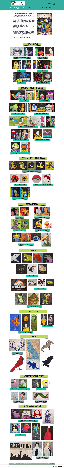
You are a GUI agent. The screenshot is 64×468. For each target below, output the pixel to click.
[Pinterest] (52, 463)
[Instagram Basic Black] (50, 463)
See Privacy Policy (24, 466)
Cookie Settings (54, 466)
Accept (60, 466)
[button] (54, 4)
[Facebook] (53, 463)
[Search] (54, 5)
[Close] (62, 466)
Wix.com (32, 463)
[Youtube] (48, 463)
